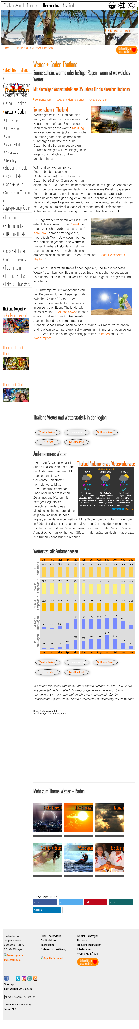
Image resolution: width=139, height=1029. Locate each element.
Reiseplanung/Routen (17, 200)
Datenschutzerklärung (53, 949)
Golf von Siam (105, 432)
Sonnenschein (43, 99)
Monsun (9, 136)
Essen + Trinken (15, 103)
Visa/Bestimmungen (17, 78)
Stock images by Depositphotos (49, 713)
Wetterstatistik (98, 99)
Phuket (74, 224)
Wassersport (42, 338)
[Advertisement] (111, 159)
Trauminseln (13, 267)
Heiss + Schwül (13, 128)
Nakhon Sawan (67, 312)
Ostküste (47, 442)
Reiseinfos (21, 48)
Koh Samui (40, 233)
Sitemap (9, 984)
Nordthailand (76, 442)
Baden (105, 334)
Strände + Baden (14, 144)
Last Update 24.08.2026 (18, 988)
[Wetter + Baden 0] (111, 244)
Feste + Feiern (14, 176)
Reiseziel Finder (15, 251)
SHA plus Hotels (15, 234)
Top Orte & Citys (15, 276)
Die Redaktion (49, 940)
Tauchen (10, 217)
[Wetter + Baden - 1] (111, 132)
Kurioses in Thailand (18, 192)
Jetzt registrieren (118, 31)
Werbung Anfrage (87, 953)
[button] (45, 902)
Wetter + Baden (42, 48)
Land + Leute (14, 184)
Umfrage (82, 940)
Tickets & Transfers (17, 284)
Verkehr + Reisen (16, 95)
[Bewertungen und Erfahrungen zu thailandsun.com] (21, 959)
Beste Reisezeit (13, 120)
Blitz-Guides (69, 5)
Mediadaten (84, 949)
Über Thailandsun (51, 936)
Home (5, 48)
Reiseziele (33, 5)
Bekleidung (11, 160)
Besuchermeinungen (89, 944)
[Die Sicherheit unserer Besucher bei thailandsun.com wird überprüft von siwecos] (52, 958)
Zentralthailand (47, 432)
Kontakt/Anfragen (87, 936)
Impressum (47, 944)
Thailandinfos (51, 5)
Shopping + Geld (16, 167)
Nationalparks (14, 225)
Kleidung (78, 128)
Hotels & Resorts (15, 259)
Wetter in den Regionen (71, 99)
